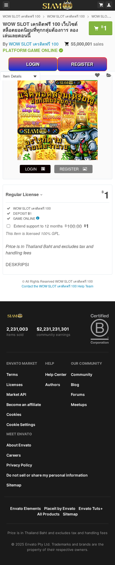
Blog (75, 384)
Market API (16, 394)
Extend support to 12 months (51, 225)
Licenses (14, 384)
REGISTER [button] (69, 169)
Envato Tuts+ (91, 508)
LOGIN (33, 64)
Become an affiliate (23, 404)
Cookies (13, 414)
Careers (13, 455)
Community (81, 374)
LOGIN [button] (31, 169)
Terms (12, 374)
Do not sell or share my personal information (47, 475)
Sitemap (13, 485)
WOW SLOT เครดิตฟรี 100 (21, 16)
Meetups (79, 404)
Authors (52, 384)
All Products (48, 514)
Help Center (56, 374)
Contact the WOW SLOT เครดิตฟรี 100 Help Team (57, 286)
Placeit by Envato (59, 508)
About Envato (18, 445)
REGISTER (82, 64)
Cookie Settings (20, 424)
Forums (78, 394)
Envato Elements (25, 508)
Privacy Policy (19, 465)
